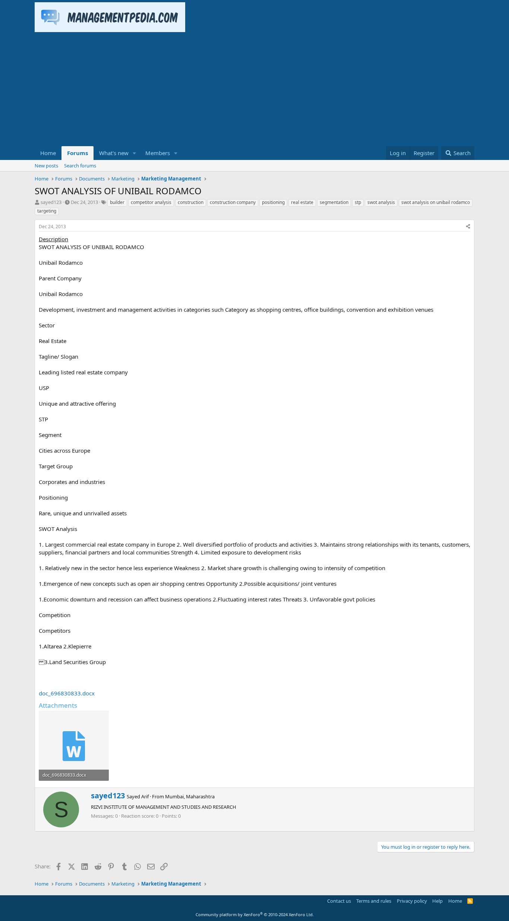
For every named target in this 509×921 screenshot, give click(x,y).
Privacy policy (412, 901)
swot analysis (381, 202)
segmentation (334, 202)
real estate (302, 202)
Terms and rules (373, 901)
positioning (273, 202)
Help (437, 901)
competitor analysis (151, 202)
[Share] (468, 227)
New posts (46, 165)
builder (117, 202)
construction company (233, 202)
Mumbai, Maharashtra (190, 796)
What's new (114, 153)
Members (157, 153)
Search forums (80, 165)
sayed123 (51, 202)
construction (190, 202)
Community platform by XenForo (255, 914)
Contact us (339, 901)
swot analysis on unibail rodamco (435, 202)
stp (358, 202)
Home (48, 153)
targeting (46, 211)
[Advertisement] (254, 90)
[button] (134, 153)
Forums (77, 153)
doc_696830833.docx (67, 693)
